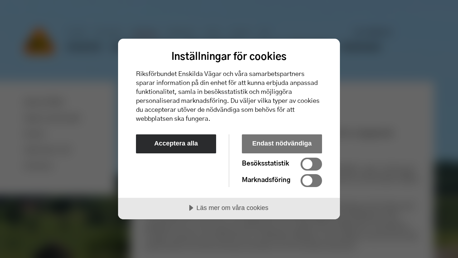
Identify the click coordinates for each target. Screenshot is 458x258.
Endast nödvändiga (282, 143)
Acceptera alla (176, 143)
